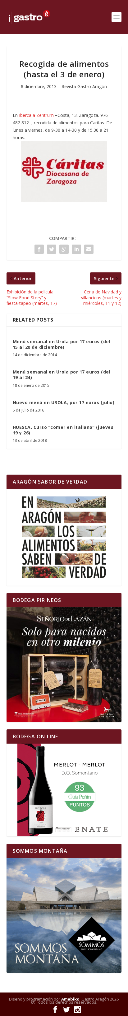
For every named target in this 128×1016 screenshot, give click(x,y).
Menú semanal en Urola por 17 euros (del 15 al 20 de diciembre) (62, 344)
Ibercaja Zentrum (36, 115)
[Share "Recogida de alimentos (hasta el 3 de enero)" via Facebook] (39, 249)
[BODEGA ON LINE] (64, 790)
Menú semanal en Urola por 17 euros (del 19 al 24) (62, 374)
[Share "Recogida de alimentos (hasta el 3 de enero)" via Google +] (64, 249)
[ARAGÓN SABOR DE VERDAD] (64, 537)
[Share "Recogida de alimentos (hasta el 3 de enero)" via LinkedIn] (76, 249)
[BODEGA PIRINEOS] (64, 664)
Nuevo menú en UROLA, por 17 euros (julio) (64, 402)
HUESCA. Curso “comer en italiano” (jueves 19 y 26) (63, 430)
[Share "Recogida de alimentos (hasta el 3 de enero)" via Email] (89, 249)
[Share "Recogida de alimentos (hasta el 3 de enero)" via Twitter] (51, 249)
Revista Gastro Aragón (84, 86)
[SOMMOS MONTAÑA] (64, 915)
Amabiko (70, 999)
